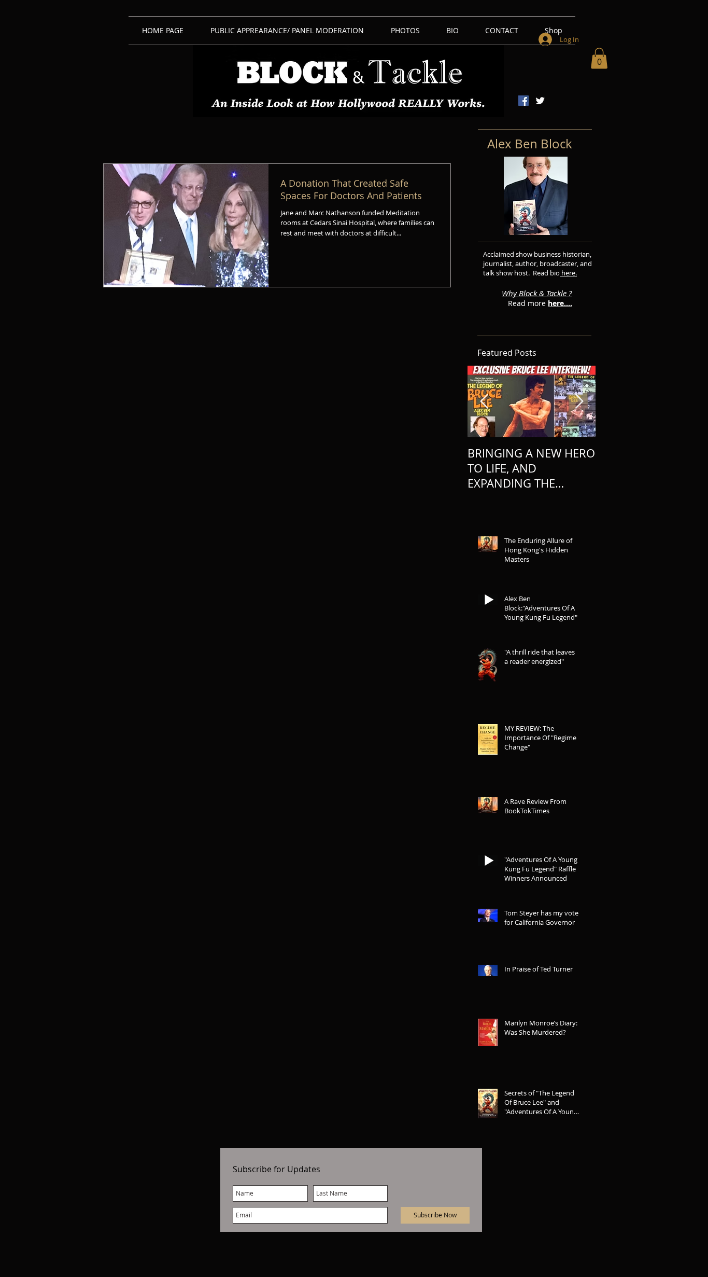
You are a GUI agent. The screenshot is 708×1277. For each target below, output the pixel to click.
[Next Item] (579, 402)
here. (568, 272)
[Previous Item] (484, 402)
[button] (599, 58)
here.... (560, 303)
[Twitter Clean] (540, 100)
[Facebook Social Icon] (523, 100)
